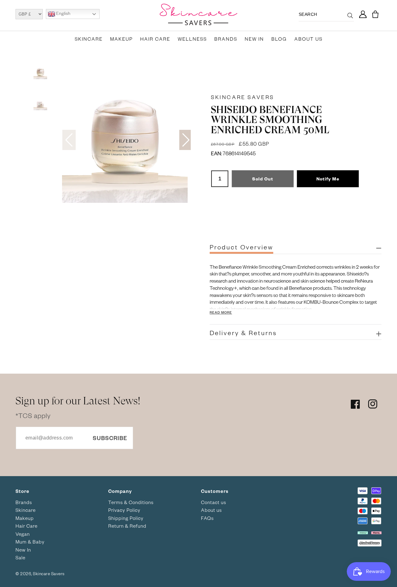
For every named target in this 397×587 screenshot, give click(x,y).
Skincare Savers (242, 96)
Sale (20, 557)
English (62, 13)
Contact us (213, 502)
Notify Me (327, 179)
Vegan (23, 534)
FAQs (207, 518)
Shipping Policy (126, 518)
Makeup (121, 39)
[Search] (350, 19)
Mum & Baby (30, 542)
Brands (225, 39)
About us (211, 510)
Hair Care (155, 39)
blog (279, 39)
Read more (221, 312)
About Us (308, 39)
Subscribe (110, 437)
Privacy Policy (124, 510)
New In (254, 39)
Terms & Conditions (131, 502)
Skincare (89, 39)
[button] (375, 14)
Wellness (192, 39)
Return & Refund (127, 526)
